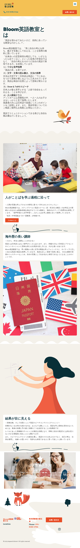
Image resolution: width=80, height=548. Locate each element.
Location (7, 524)
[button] (75, 4)
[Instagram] (59, 529)
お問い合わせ (40, 483)
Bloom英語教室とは (8, 520)
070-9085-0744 (34, 525)
